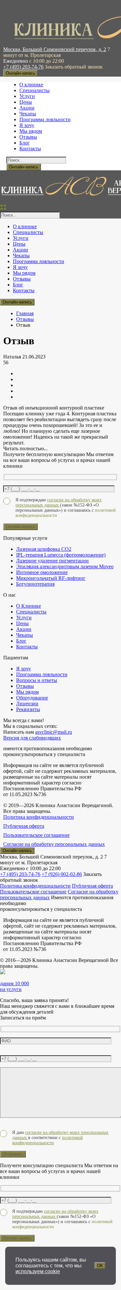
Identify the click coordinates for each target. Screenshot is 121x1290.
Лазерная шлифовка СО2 (43, 549)
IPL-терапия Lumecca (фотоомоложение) (61, 555)
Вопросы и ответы (36, 680)
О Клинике (28, 606)
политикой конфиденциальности (47, 1140)
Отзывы (28, 137)
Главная (25, 313)
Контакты (30, 148)
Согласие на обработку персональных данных (54, 844)
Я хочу (26, 125)
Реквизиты (28, 709)
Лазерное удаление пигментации (52, 560)
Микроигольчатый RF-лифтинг (51, 578)
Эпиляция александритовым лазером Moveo (65, 566)
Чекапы (27, 113)
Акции (27, 108)
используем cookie (37, 1271)
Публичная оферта (23, 826)
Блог (24, 142)
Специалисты (34, 90)
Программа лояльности (45, 119)
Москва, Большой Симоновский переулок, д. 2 (54, 49)
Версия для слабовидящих (32, 738)
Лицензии (27, 703)
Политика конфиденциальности (38, 817)
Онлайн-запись (20, 73)
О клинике (31, 84)
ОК (100, 1265)
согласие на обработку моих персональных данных (58, 502)
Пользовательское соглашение (36, 835)
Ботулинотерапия (35, 584)
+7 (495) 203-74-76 (23, 66)
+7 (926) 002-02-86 (62, 874)
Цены (25, 102)
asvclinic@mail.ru (53, 732)
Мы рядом (30, 131)
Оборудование (32, 697)
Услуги (27, 96)
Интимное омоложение (42, 572)
